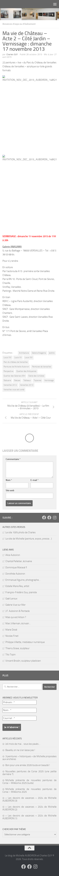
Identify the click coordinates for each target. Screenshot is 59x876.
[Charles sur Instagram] (55, 518)
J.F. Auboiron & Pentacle (17, 611)
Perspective (8, 371)
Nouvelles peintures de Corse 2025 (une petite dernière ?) (29, 773)
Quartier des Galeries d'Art (14, 376)
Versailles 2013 (26, 385)
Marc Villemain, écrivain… (18, 623)
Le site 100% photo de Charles (20, 532)
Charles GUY (12, 54)
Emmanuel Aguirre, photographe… (23, 579)
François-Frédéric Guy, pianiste (21, 592)
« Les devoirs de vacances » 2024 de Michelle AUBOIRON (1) (29, 817)
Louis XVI (28, 357)
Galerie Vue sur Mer (15, 604)
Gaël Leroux (11, 598)
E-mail (34, 480)
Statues (17, 380)
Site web (10, 490)
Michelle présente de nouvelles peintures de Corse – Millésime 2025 (29, 790)
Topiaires (37, 380)
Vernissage (49, 380)
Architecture (24, 353)
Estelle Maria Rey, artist (17, 586)
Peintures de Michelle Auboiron (16, 366)
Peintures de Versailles (41, 366)
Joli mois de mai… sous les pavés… (22, 743)
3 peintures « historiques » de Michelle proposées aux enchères (29, 758)
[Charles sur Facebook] (44, 518)
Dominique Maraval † (16, 567)
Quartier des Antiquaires (26, 371)
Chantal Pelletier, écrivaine (18, 561)
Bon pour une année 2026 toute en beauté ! (27, 765)
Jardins (52, 353)
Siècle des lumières (36, 376)
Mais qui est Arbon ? (15, 617)
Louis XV (18, 357)
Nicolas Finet (11, 635)
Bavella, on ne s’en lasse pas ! (20, 750)
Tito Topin (10, 654)
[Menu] (55, 4)
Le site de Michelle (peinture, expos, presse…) (28, 538)
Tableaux (27, 380)
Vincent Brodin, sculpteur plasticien (23, 660)
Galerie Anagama (39, 353)
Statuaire (7, 380)
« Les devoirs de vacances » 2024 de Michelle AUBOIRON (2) (29, 808)
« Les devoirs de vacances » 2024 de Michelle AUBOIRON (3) (29, 799)
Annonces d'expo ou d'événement (19, 24)
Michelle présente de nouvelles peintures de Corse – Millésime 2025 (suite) (29, 782)
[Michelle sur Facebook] (49, 518)
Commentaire (13, 459)
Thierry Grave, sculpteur (17, 648)
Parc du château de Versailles (16, 362)
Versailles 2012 (10, 385)
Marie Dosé (11, 629)
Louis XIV (7, 357)
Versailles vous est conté (14, 389)
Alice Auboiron (12, 555)
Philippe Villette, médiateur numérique (25, 642)
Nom (9, 480)
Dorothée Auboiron (15, 573)
